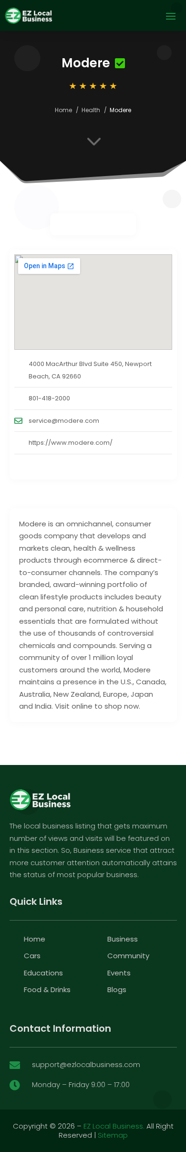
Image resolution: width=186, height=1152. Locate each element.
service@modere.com (64, 420)
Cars (32, 956)
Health (91, 110)
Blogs (116, 989)
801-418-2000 (49, 398)
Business (122, 939)
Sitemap (113, 1135)
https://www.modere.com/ (71, 442)
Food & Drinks (47, 989)
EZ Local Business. (114, 1126)
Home (63, 110)
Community (128, 956)
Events (119, 973)
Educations (43, 973)
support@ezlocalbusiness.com (86, 1064)
